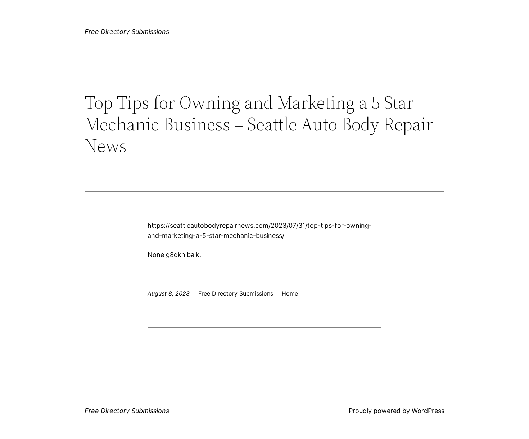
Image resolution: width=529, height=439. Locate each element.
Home (290, 293)
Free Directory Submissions (127, 31)
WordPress (428, 410)
